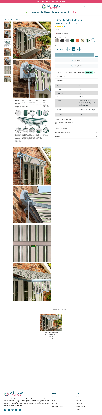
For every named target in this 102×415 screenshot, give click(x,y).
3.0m (65, 49)
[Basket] (97, 6)
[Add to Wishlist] (96, 55)
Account (54, 403)
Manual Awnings (15, 19)
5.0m (81, 49)
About (78, 409)
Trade (78, 413)
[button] (35, 12)
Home (5, 19)
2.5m (61, 49)
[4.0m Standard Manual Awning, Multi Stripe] (51, 322)
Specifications (59, 80)
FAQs (53, 400)
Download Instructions (64, 122)
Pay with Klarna (81, 406)
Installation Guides (57, 406)
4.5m (77, 49)
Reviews (57, 136)
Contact (54, 397)
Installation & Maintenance (63, 132)
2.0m (56, 49)
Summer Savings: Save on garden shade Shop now (51, 1)
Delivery (78, 397)
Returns (78, 400)
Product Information (61, 128)
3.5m (69, 49)
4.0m (73, 49)
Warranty (79, 403)
